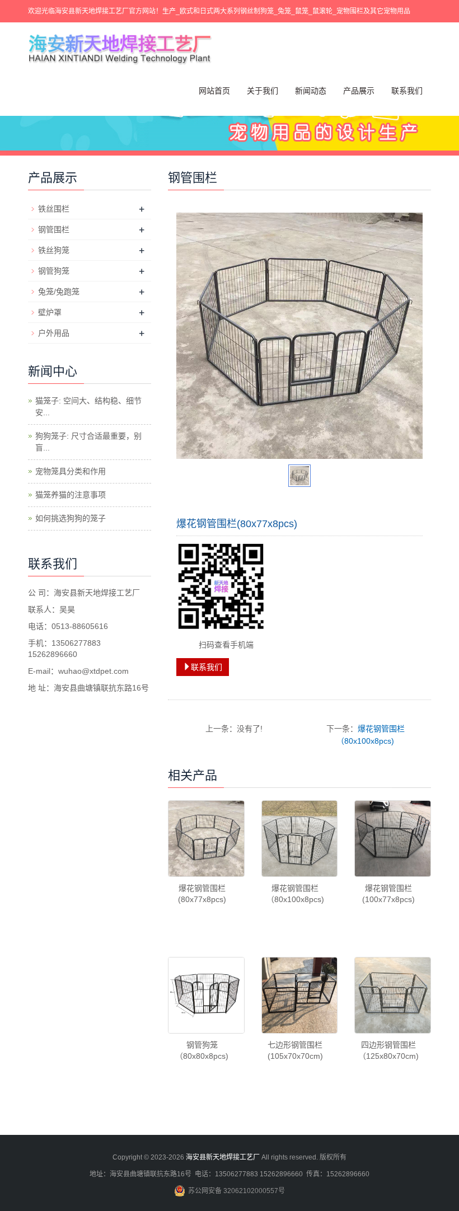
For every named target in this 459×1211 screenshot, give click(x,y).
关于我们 (262, 90)
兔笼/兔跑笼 (58, 291)
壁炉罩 (50, 312)
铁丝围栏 (53, 208)
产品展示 (358, 90)
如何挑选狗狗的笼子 (70, 518)
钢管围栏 (53, 229)
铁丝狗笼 (53, 250)
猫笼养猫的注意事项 (70, 494)
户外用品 (53, 332)
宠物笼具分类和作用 (70, 471)
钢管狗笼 (53, 270)
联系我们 (407, 90)
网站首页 (214, 90)
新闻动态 (310, 90)
